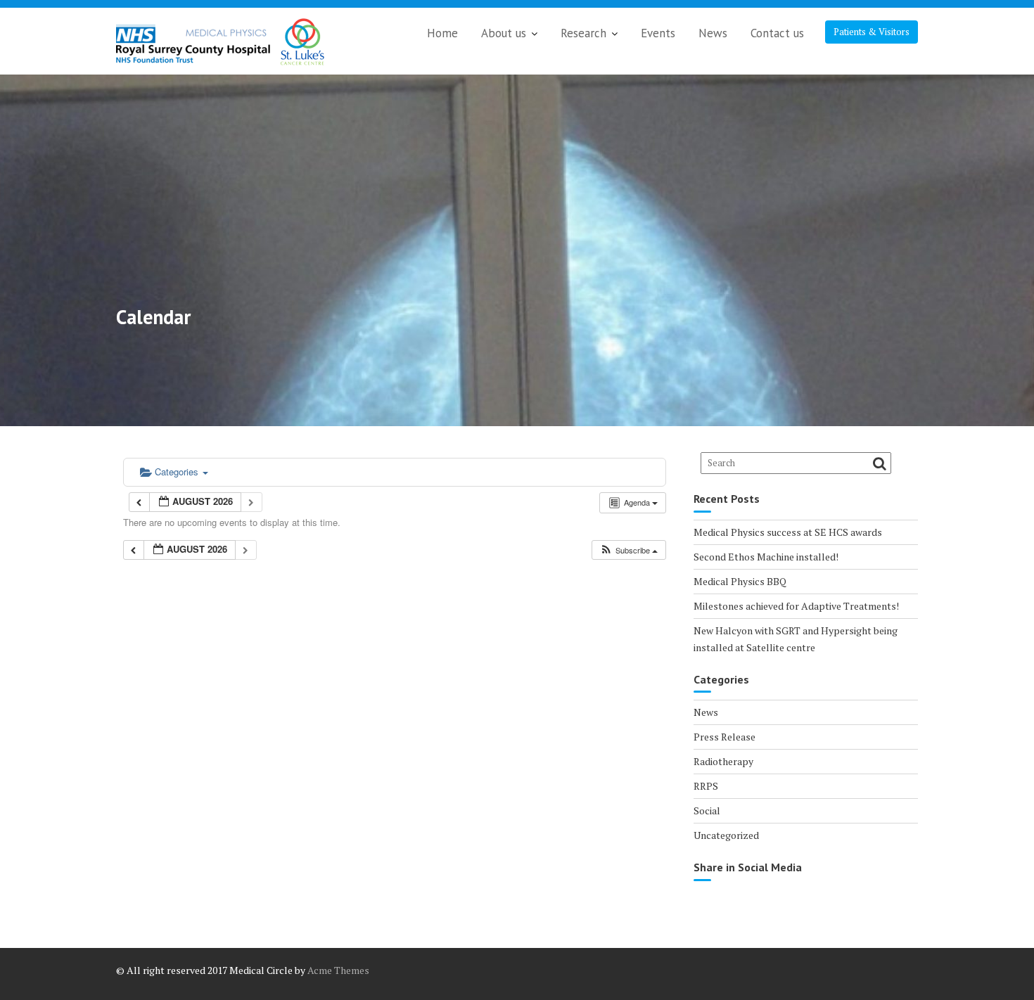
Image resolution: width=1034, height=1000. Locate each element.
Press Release (724, 736)
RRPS (706, 786)
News (712, 33)
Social (707, 810)
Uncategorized (726, 835)
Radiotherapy (723, 761)
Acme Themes (338, 970)
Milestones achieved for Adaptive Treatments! (796, 606)
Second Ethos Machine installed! (766, 556)
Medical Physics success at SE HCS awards (788, 532)
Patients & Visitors (871, 31)
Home (442, 33)
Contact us (777, 33)
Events (658, 33)
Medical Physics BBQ (740, 581)
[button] (628, 550)
